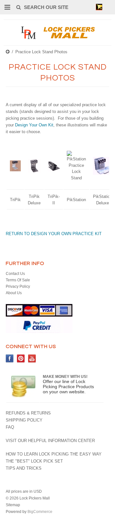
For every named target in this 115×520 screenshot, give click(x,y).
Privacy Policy (18, 286)
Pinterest (21, 358)
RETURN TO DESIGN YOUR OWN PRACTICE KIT (54, 233)
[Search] (18, 7)
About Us (14, 293)
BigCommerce (39, 511)
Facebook (10, 358)
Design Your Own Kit (34, 125)
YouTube (32, 358)
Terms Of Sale (18, 280)
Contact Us (15, 273)
